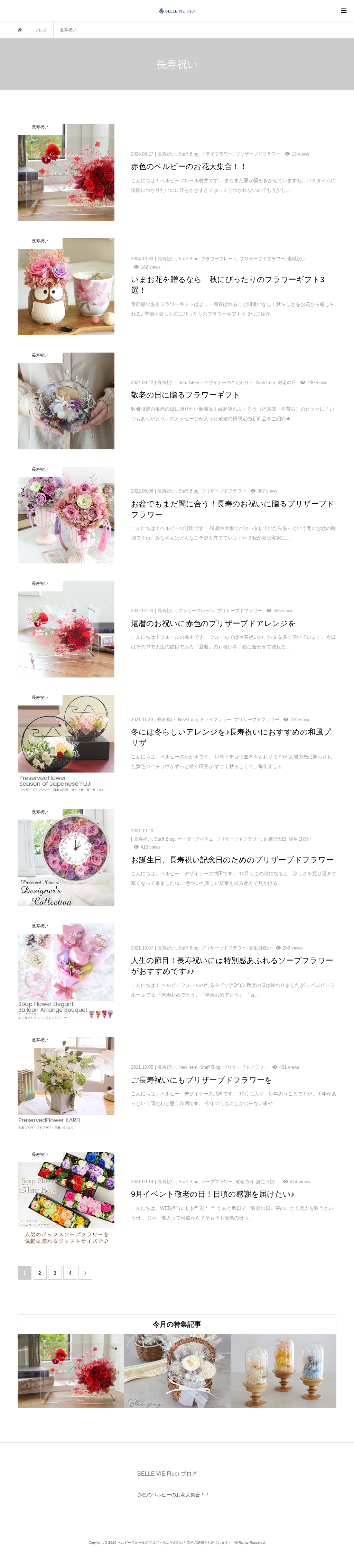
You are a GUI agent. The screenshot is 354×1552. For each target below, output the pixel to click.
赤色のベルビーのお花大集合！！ (173, 1494)
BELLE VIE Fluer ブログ (167, 1474)
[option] (71, 1371)
